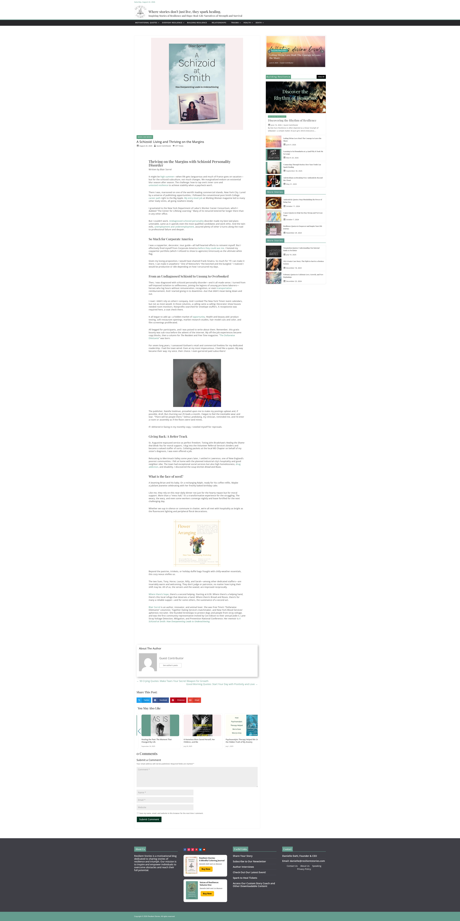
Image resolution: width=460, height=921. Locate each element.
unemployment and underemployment (174, 226)
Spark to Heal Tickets (245, 877)
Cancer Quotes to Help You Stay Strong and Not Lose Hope (303, 214)
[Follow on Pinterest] (196, 849)
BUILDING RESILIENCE (277, 116)
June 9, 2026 (291, 145)
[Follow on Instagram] (188, 849)
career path (155, 198)
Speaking (316, 865)
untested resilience (158, 185)
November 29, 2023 (294, 233)
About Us (305, 865)
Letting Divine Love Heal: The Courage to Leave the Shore (302, 139)
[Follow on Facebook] (185, 849)
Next (322, 51)
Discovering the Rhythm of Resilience (292, 120)
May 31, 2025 (291, 184)
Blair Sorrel (154, 607)
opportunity (199, 316)
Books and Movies (145, 137)
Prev (269, 51)
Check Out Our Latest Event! (249, 872)
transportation (224, 288)
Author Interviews (243, 866)
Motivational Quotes (146, 22)
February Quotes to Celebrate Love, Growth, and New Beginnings (303, 275)
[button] (254, 731)
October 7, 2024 (292, 219)
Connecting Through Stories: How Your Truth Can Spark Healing (302, 165)
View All (321, 77)
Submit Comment (149, 819)
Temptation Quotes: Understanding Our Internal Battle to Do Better (301, 249)
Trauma (235, 22)
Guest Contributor (171, 658)
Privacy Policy (304, 869)
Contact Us (292, 865)
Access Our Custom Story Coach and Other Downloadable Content (254, 885)
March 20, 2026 (292, 158)
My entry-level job (193, 198)
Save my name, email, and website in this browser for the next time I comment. (171, 813)
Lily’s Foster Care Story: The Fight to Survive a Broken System (303, 262)
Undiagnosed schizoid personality (186, 220)
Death (259, 22)
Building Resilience (197, 22)
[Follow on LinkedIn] (200, 849)
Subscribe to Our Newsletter (249, 861)
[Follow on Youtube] (204, 849)
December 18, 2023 (294, 268)
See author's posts (170, 665)
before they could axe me (211, 248)
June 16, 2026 (276, 125)
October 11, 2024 (293, 206)
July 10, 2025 (291, 254)
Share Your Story (243, 856)
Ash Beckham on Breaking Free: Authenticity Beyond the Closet (303, 179)
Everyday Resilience (172, 22)
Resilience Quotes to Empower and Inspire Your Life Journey (302, 227)
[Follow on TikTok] (192, 849)
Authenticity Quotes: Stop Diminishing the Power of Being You (302, 200)
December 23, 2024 (294, 281)
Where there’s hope (159, 594)
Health (247, 22)
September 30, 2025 (294, 171)
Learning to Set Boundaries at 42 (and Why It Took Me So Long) (303, 152)
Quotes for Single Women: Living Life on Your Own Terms (294, 56)
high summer (167, 176)
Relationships (219, 22)
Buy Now (206, 869)
